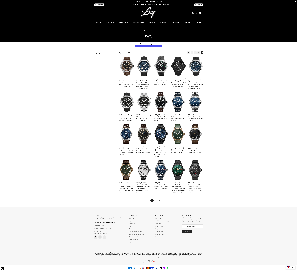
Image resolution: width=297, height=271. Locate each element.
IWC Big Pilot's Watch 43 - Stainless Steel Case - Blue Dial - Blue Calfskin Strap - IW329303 (177, 117)
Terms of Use (159, 231)
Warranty (158, 223)
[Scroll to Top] (294, 262)
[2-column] (192, 52)
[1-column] (188, 52)
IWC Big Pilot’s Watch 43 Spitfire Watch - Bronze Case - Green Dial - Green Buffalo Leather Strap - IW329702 (178, 149)
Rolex (97, 22)
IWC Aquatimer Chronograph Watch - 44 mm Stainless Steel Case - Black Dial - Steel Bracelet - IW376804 (144, 117)
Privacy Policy (159, 234)
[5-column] (202, 52)
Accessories (175, 22)
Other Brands (122, 22)
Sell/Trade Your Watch (135, 231)
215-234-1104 (97, 231)
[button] (200, 13)
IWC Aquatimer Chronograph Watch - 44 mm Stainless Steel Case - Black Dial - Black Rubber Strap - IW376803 (126, 117)
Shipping (158, 229)
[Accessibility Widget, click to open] (2, 268)
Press (130, 242)
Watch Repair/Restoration (136, 237)
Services (151, 22)
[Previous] (107, 1)
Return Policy (159, 226)
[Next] (190, 1)
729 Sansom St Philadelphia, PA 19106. (105, 222)
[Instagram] (100, 237)
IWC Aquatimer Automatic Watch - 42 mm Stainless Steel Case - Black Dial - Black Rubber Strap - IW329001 (161, 81)
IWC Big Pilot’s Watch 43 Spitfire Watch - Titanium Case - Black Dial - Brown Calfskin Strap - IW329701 (194, 149)
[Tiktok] (104, 237)
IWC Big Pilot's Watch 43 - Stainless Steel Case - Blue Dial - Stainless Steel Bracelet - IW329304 (195, 117)
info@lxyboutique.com (100, 233)
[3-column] (195, 52)
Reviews (131, 229)
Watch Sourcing (133, 239)
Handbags (163, 22)
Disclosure (158, 218)
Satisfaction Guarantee (162, 221)
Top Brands (109, 22)
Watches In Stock (138, 22)
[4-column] (198, 52)
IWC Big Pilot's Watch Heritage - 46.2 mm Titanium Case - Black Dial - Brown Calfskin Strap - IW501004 (143, 149)
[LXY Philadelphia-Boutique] (148, 12)
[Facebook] (95, 237)
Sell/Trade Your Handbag (136, 234)
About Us (131, 218)
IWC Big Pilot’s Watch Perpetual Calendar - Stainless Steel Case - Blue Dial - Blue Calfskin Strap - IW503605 (161, 185)
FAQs (130, 226)
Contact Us (132, 223)
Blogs (130, 221)
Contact (198, 22)
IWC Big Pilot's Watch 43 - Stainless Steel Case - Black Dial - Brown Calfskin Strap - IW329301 (161, 117)
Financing (188, 22)
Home (145, 30)
